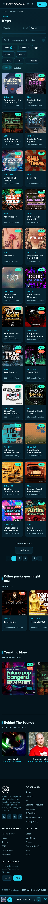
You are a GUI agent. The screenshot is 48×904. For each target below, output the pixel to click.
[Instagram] (4, 816)
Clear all (17, 67)
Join (17, 878)
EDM (4, 846)
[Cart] (33, 4)
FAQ (27, 801)
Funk (29, 525)
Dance (30, 291)
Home (4, 11)
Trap (29, 97)
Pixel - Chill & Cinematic (10, 295)
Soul (29, 175)
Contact (29, 796)
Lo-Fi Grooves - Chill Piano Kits (11, 140)
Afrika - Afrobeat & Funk (35, 529)
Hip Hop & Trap (8, 834)
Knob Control (42, 222)
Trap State (9, 372)
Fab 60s (8, 255)
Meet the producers (12, 728)
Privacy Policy (32, 821)
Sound (23, 47)
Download (13, 90)
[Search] (28, 4)
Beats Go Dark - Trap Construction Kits (35, 101)
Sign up (42, 4)
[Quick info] (19, 76)
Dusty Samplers (21, 456)
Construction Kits (33, 846)
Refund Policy (32, 813)
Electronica (6, 855)
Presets (29, 842)
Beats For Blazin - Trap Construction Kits (35, 412)
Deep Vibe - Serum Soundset (35, 334)
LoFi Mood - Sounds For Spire (12, 451)
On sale (33, 61)
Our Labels (30, 809)
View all (6, 586)
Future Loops (20, 106)
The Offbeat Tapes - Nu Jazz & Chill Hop (12, 412)
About (28, 792)
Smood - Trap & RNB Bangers (35, 490)
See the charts (10, 657)
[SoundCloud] (9, 816)
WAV (28, 850)
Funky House (10, 525)
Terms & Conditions (34, 817)
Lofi (6, 136)
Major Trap (9, 217)
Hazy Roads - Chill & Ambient (34, 451)
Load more (24, 550)
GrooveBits (19, 533)
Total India (9, 622)
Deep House (32, 330)
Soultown (31, 178)
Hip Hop (30, 136)
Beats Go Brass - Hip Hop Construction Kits (12, 334)
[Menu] (3, 4)
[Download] (39, 899)
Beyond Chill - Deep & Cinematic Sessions (11, 179)
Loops (28, 834)
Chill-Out (8, 97)
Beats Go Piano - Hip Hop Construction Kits (35, 140)
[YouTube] (15, 816)
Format (7, 54)
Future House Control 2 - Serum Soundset (35, 218)
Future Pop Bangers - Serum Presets (18, 698)
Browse (13, 11)
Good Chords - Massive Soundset (34, 295)
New (9, 61)
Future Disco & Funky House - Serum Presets (11, 529)
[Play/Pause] (9, 899)
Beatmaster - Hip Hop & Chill (12, 101)
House (30, 214)
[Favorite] (5, 76)
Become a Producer (34, 805)
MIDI (28, 855)
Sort (25, 28)
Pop (5, 252)
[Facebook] (20, 816)
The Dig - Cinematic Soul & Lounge (12, 490)
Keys (7, 67)
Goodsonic (42, 300)
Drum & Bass (7, 850)
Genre (8, 47)
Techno (5, 842)
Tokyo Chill (32, 372)
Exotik (7, 619)
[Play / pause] (12, 83)
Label (20, 54)
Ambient (8, 447)
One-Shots (30, 838)
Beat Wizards (20, 339)
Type (36, 47)
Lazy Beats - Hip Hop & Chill (35, 256)
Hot (20, 61)
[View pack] (3, 899)
